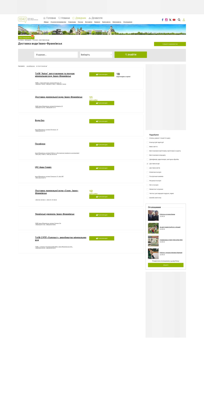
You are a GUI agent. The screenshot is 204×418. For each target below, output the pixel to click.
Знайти (131, 54)
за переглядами (41, 66)
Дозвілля (97, 18)
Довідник (80, 18)
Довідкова (72, 22)
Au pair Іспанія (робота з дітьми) (170, 227)
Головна (51, 18)
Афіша (46, 22)
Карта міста (106, 22)
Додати (165, 265)
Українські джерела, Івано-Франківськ (54, 214)
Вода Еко (39, 120)
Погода (80, 22)
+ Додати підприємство (170, 44)
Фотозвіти (88, 22)
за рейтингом (31, 66)
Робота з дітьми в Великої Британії (171, 252)
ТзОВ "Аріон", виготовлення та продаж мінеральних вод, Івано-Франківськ (55, 74)
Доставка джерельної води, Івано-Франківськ (58, 97)
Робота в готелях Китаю (167, 214)
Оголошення (127, 22)
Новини (65, 18)
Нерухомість (117, 22)
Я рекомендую (103, 74)
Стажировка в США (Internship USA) (171, 240)
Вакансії (97, 22)
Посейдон (40, 144)
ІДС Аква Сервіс (43, 167)
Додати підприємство (58, 22)
